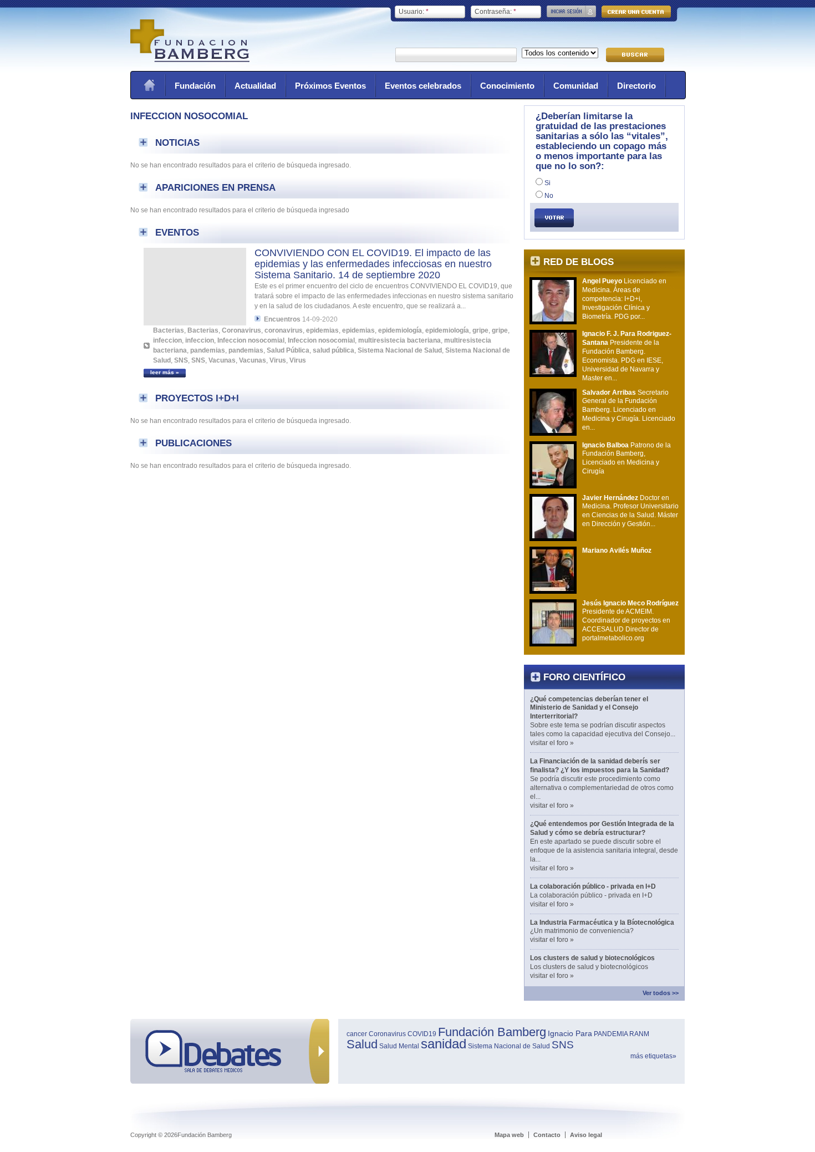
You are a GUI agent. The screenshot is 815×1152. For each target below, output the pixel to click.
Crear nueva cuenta (636, 12)
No (548, 196)
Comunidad (575, 85)
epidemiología (400, 330)
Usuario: (414, 12)
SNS (181, 360)
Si (547, 183)
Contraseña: (495, 12)
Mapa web (509, 1134)
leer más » (164, 372)
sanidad (443, 1043)
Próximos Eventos (330, 85)
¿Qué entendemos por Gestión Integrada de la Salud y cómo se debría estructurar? (602, 828)
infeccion (167, 340)
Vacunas (222, 360)
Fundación (195, 85)
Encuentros (282, 319)
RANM (639, 1034)
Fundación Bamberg (492, 1032)
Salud (362, 1044)
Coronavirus (241, 330)
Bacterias (168, 330)
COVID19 (421, 1034)
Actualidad (255, 85)
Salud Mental (399, 1046)
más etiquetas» (653, 1056)
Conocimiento (507, 85)
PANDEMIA (611, 1034)
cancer (357, 1034)
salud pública (333, 350)
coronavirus (283, 330)
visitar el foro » (552, 743)
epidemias (322, 330)
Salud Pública (288, 350)
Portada (149, 85)
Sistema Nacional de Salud (400, 350)
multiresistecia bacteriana (399, 340)
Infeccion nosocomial (250, 340)
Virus (277, 360)
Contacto (547, 1134)
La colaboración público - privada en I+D (593, 886)
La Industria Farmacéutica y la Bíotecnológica (602, 922)
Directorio (636, 85)
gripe (480, 330)
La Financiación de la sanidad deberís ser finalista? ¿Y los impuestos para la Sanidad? (599, 765)
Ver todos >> (661, 993)
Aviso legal (586, 1134)
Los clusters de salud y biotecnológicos (592, 958)
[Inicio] (189, 60)
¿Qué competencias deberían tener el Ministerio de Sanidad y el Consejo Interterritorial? (589, 708)
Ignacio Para (570, 1033)
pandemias (207, 350)
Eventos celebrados (423, 85)
